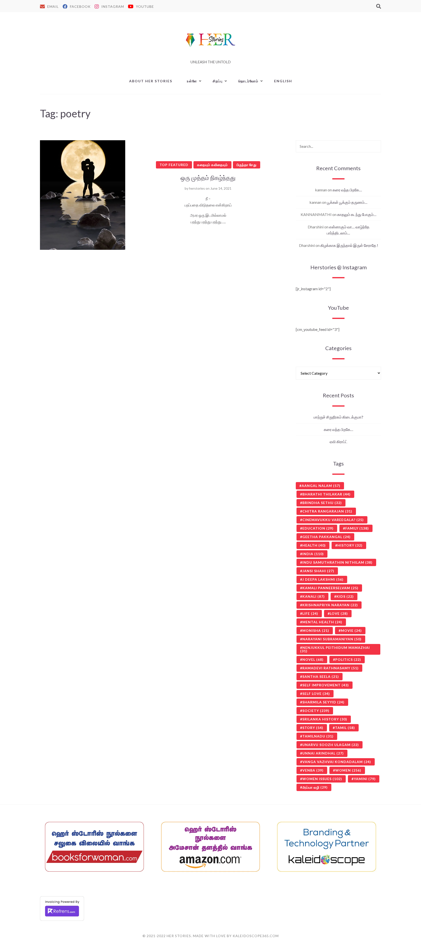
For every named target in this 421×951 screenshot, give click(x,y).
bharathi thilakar (326, 494)
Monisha (315, 630)
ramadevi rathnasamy (330, 668)
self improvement (325, 685)
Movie (351, 630)
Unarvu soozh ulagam (330, 745)
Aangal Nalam (321, 486)
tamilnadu (318, 736)
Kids (345, 596)
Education (318, 528)
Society (315, 711)
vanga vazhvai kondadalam (336, 762)
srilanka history (324, 719)
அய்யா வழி (315, 787)
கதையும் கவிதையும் (212, 165)
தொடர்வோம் (248, 81)
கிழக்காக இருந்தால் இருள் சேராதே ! (349, 245)
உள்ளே (192, 81)
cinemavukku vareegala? (333, 520)
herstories (197, 188)
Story (312, 728)
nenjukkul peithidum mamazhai (335, 649)
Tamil (345, 728)
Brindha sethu (322, 503)
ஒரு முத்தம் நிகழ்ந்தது (208, 177)
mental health (322, 622)
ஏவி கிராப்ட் (338, 441)
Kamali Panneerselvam (330, 588)
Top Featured (174, 165)
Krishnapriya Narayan (330, 605)
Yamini (365, 779)
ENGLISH (283, 81)
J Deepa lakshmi (323, 579)
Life (310, 613)
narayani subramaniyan (332, 639)
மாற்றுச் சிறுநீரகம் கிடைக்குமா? (338, 417)
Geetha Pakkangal (326, 537)
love (339, 613)
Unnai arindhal (323, 753)
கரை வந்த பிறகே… (347, 189)
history (350, 545)
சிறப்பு (218, 81)
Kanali (313, 596)
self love (316, 693)
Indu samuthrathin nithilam (337, 562)
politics (348, 659)
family (357, 528)
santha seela (320, 676)
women (348, 770)
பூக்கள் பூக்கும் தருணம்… (347, 202)
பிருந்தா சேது (247, 165)
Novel (313, 659)
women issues (322, 779)
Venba (313, 770)
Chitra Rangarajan (327, 511)
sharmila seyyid (323, 702)
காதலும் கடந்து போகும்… (356, 214)
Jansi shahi (318, 571)
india (313, 554)
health (314, 545)
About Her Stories (150, 81)
